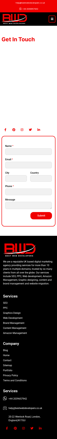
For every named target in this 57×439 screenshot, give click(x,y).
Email (9, 159)
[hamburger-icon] (52, 19)
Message (10, 199)
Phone (9, 186)
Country (34, 172)
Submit (41, 215)
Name (9, 146)
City (7, 172)
